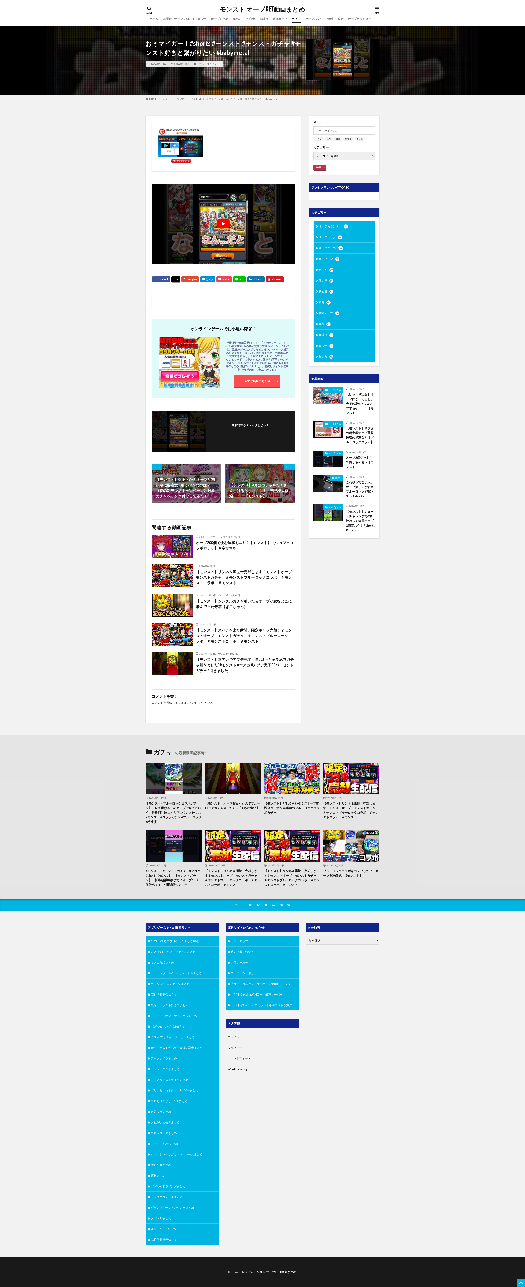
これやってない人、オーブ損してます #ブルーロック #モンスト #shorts (360, 489)
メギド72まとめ (161, 1218)
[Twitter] (175, 279)
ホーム (154, 18)
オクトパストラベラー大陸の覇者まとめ (177, 1047)
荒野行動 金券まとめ (164, 1239)
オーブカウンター (359, 18)
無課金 (264, 18)
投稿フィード (236, 1047)
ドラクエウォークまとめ (167, 1197)
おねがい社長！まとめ (165, 1122)
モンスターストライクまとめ (169, 1079)
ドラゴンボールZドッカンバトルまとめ (176, 973)
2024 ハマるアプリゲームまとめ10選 (175, 941)
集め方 (237, 18)
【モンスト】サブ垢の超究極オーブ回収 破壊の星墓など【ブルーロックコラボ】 (360, 435)
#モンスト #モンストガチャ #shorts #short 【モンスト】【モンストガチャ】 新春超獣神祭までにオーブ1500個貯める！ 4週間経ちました (173, 878)
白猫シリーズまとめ (164, 1133)
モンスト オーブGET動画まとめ (262, 9)
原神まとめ (158, 1175)
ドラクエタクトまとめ (165, 1069)
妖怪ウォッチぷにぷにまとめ (169, 1005)
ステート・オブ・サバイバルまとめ (174, 1015)
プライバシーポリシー (245, 973)
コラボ (359, 139)
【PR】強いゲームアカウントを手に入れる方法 (261, 1005)
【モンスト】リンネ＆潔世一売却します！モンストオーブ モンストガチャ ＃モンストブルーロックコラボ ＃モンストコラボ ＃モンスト (245, 577)
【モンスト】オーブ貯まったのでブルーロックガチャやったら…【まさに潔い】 (232, 805)
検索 (318, 167)
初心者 (250, 18)
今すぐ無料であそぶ (257, 381)
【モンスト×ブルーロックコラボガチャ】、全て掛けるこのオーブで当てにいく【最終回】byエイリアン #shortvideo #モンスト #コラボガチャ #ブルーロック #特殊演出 (174, 812)
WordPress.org (237, 1069)
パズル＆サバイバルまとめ (168, 1026)
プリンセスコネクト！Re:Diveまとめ (174, 1090)
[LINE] (239, 279)
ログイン (189, 702)
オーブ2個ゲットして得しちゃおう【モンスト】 (360, 462)
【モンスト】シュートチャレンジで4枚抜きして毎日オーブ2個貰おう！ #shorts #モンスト (360, 521)
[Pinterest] (275, 279)
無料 (330, 18)
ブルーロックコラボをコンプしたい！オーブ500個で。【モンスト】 (351, 873)
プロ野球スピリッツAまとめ (169, 1101)
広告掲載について (242, 952)
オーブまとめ (219, 18)
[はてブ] (207, 279)
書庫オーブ (280, 18)
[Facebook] (161, 279)
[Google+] (190, 279)
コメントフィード (239, 1058)
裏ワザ (326, 345)
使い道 (326, 280)
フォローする (250, 430)
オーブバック (314, 18)
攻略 (341, 18)
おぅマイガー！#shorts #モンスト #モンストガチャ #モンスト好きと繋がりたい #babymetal (226, 98)
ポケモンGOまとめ (163, 1229)
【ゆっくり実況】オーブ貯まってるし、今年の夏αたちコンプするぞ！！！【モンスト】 (360, 403)
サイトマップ (239, 941)
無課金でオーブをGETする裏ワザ (184, 18)
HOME (153, 98)
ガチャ (296, 18)
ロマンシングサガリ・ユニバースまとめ (177, 1154)
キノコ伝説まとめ (162, 962)
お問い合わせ (239, 962)
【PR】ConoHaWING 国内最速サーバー (257, 994)
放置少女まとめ (161, 1111)
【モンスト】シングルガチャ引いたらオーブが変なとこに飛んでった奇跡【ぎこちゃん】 (244, 604)
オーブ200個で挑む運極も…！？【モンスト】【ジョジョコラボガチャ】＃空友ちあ (244, 545)
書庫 (338, 139)
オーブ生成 (328, 259)
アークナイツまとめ (164, 1058)
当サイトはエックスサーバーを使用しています (261, 983)
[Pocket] (224, 279)
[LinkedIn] (256, 279)
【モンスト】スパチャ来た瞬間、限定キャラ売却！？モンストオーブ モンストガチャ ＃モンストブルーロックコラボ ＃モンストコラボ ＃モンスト (244, 635)
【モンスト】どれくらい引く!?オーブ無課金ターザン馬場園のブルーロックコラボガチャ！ (292, 807)
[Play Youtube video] (223, 224)
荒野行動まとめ (161, 1165)
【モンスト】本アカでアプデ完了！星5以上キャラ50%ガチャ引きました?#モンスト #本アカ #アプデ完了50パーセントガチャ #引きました (245, 665)
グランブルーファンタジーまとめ (172, 1207)
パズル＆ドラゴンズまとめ (168, 1186)
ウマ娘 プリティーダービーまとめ (173, 1037)
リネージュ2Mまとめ (164, 1143)
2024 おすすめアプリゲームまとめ (173, 952)
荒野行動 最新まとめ (164, 994)
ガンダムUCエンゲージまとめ (170, 983)
